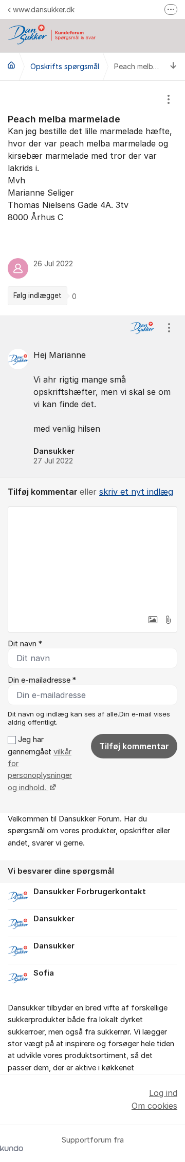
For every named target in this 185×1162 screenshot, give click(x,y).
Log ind (163, 1093)
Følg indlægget (37, 295)
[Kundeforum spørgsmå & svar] (11, 65)
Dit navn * (25, 643)
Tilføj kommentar (134, 746)
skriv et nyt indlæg (136, 492)
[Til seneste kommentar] (173, 66)
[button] (152, 619)
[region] (92, 198)
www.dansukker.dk (44, 9)
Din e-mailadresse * (42, 680)
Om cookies (154, 1106)
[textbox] (92, 558)
